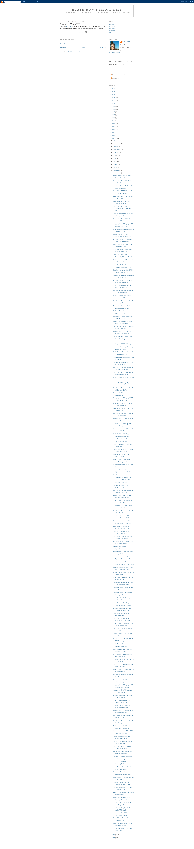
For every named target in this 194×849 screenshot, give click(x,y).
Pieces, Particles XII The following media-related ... (123, 445)
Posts (114, 74)
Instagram (112, 26)
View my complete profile (119, 52)
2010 (113, 121)
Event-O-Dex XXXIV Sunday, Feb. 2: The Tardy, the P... (123, 192)
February (116, 170)
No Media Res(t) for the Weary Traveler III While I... (122, 176)
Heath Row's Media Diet (97, 9)
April (115, 164)
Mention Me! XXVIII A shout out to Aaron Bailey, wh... (123, 711)
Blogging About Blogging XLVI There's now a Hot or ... (123, 466)
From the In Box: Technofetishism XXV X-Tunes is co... (123, 660)
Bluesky (111, 33)
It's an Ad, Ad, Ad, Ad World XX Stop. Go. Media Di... (122, 455)
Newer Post (63, 47)
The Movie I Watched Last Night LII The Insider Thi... (123, 414)
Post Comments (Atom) (75, 52)
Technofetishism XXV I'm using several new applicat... (122, 696)
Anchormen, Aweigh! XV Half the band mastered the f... (123, 245)
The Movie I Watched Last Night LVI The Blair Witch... (123, 291)
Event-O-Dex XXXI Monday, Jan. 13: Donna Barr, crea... (123, 624)
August (116, 152)
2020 (113, 100)
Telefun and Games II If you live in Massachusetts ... (123, 573)
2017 (113, 109)
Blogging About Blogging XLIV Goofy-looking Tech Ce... (123, 583)
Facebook (112, 24)
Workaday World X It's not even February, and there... (122, 594)
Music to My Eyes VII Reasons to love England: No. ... (123, 691)
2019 (113, 103)
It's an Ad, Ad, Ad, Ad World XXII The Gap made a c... (123, 409)
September (117, 149)
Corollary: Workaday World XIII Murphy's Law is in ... (122, 271)
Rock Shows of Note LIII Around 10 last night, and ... (123, 353)
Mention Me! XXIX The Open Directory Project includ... (122, 496)
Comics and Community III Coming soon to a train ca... (122, 522)
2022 (113, 94)
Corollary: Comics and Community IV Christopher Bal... (122, 208)
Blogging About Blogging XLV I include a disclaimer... (123, 532)
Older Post (103, 47)
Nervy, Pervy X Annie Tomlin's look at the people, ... (122, 440)
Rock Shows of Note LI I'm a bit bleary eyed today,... (122, 768)
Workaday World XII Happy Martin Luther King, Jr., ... (121, 435)
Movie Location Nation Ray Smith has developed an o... (122, 599)
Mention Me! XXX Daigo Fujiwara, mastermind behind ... (123, 471)
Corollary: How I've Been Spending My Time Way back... (123, 563)
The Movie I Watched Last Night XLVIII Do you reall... (123, 722)
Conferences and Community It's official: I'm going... (123, 665)
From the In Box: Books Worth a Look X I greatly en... (123, 804)
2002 (113, 835)
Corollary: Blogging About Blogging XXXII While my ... (122, 343)
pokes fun (69, 26)
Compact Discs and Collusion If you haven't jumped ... (122, 757)
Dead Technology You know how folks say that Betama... (123, 215)
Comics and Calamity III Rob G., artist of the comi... (123, 348)
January (116, 173)
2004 (113, 135)
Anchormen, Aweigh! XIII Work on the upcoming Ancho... (123, 450)
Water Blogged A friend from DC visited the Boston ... (123, 404)
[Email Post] (86, 32)
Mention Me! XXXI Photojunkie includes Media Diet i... (123, 419)
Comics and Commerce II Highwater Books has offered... (123, 558)
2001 (113, 838)
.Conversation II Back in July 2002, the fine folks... (122, 481)
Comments (115, 78)
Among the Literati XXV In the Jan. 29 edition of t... (122, 182)
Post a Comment (65, 44)
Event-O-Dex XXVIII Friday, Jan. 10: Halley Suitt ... (123, 763)
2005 (113, 132)
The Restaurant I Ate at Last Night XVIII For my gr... (123, 640)
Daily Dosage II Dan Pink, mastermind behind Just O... (122, 604)
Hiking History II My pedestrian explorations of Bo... (122, 296)
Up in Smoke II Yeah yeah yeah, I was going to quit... (123, 650)
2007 (113, 127)
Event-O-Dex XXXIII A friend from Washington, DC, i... (122, 460)
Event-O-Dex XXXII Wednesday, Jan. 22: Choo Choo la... (123, 501)
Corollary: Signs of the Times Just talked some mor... (123, 187)
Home (83, 47)
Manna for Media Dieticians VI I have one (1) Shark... (122, 824)
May (115, 161)
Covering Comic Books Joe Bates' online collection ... (123, 742)
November (117, 144)
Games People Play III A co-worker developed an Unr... (123, 327)
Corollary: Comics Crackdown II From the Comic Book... (123, 373)
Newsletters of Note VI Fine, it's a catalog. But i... (123, 553)
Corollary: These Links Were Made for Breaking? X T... (121, 517)
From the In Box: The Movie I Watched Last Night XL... (122, 706)
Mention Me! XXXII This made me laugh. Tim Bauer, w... (122, 332)
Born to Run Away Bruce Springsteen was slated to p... (122, 235)
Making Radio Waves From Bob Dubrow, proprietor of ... (122, 322)
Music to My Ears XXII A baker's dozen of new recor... (123, 814)
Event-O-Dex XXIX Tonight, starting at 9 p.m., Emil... (121, 701)
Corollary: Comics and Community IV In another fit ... (123, 256)
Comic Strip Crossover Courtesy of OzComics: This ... (122, 317)
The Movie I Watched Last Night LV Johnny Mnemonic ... (123, 302)
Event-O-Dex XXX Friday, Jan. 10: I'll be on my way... (123, 670)
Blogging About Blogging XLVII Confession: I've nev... (123, 399)
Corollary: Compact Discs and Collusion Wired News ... (122, 747)
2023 (113, 91)
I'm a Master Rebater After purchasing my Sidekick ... (122, 476)
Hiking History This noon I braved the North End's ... (123, 378)
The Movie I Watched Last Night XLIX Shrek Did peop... (123, 676)
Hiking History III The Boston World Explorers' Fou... (122, 286)
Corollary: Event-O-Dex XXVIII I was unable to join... (123, 629)
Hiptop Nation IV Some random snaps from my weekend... (122, 635)
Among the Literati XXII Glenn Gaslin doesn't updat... (122, 337)
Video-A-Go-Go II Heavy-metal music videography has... (122, 425)
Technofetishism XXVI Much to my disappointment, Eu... (122, 609)
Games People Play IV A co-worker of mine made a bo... (122, 266)
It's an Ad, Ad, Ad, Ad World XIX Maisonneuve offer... (123, 732)
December (117, 141)
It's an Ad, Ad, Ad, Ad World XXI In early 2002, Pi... (123, 430)
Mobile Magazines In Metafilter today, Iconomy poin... (122, 752)
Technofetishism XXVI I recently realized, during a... (123, 681)
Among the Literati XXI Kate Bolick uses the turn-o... (121, 737)
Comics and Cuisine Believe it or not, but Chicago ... (123, 486)
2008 (113, 124)
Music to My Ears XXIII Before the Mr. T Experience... (123, 793)
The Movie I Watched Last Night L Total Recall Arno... (123, 512)
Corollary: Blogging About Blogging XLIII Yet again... (122, 619)
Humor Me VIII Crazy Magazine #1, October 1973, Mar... (122, 384)
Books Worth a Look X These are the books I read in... (123, 819)
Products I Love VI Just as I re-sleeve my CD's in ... (122, 312)
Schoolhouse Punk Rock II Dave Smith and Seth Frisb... (123, 542)
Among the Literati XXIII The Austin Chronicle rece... (122, 307)
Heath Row (126, 41)
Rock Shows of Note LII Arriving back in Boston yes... (123, 645)
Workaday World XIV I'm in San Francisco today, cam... (122, 250)
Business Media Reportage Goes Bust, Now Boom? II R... (123, 568)
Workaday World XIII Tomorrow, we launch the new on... (123, 281)
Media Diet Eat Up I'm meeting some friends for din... (122, 202)
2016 (113, 112)
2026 (113, 88)
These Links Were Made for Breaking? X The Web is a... (122, 527)
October (116, 147)
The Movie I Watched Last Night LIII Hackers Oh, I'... (123, 389)
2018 (113, 106)
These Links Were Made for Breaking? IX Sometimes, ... (122, 798)
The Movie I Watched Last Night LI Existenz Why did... (123, 491)
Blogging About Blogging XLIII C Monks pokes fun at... (123, 686)
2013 (113, 118)
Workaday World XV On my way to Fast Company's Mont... (123, 240)
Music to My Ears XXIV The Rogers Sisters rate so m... (121, 548)
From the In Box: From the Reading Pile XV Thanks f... (122, 783)
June (115, 158)
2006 (113, 129)
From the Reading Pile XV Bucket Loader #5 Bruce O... (123, 809)
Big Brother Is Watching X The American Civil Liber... (122, 537)
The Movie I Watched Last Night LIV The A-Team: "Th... (123, 368)
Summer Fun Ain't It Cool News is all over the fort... (123, 578)
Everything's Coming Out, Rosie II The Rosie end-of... (123, 230)
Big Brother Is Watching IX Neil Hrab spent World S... (122, 655)
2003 (113, 138)
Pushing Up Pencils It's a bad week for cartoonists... (123, 358)
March (116, 167)
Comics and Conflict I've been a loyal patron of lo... (122, 788)
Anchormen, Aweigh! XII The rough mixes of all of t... (122, 727)
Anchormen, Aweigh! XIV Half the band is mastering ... (123, 261)
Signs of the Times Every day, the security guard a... (123, 197)
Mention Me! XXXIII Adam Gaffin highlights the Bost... (123, 276)
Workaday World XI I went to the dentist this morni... (123, 588)
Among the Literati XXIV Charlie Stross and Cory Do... (123, 220)
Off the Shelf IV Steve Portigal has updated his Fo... (123, 778)
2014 (113, 115)
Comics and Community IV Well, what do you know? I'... (123, 363)
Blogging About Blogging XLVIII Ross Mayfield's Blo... (123, 225)
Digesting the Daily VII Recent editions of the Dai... (122, 507)
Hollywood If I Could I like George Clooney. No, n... (121, 614)
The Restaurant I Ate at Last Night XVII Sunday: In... (123, 716)
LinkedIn (112, 28)
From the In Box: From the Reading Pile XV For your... (122, 773)
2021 (113, 97)
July (115, 155)
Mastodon (112, 30)
